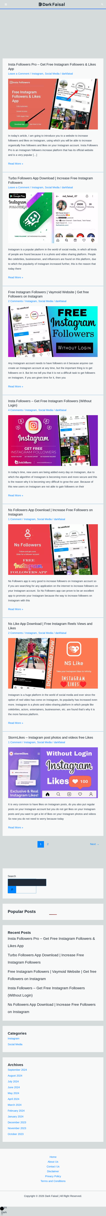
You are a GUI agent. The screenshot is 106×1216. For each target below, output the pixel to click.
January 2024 (15, 1116)
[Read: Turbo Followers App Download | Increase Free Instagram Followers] (53, 217)
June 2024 (14, 1087)
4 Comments (15, 410)
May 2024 (13, 1093)
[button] (102, 4)
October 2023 (16, 1134)
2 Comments (15, 301)
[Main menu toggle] (6, 4)
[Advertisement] (53, 28)
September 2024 (17, 1069)
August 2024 (15, 1075)
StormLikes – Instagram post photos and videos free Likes (50, 737)
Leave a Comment (18, 73)
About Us (53, 1161)
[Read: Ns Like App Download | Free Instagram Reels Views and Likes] (53, 663)
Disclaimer (53, 1171)
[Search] (12, 889)
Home (53, 1156)
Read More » (15, 163)
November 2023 (17, 1128)
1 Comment (15, 519)
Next (94, 844)
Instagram (37, 73)
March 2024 (14, 1104)
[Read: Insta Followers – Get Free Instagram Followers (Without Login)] (53, 440)
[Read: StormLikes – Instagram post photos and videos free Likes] (53, 772)
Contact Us (53, 1166)
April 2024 (13, 1099)
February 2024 (16, 1110)
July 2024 (13, 1081)
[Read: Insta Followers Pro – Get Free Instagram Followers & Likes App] (53, 103)
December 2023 (17, 1122)
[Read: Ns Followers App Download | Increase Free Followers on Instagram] (53, 549)
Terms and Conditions (53, 1181)
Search (12, 876)
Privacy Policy (53, 1176)
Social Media (52, 73)
